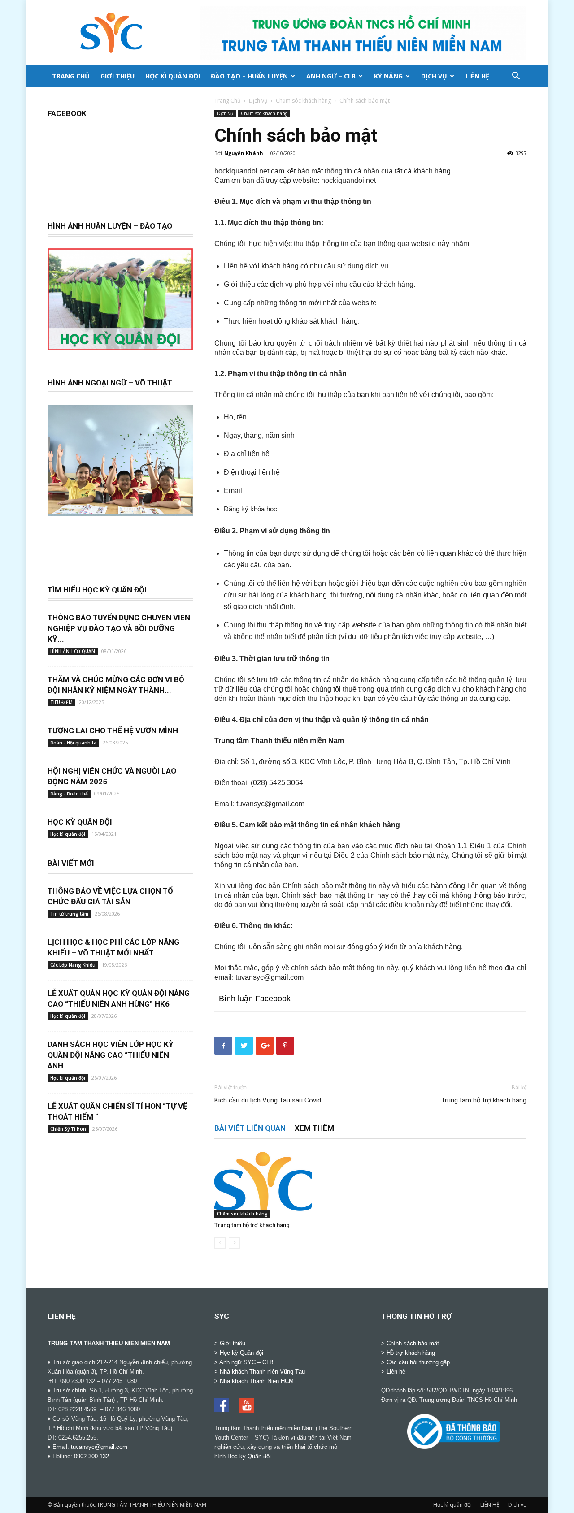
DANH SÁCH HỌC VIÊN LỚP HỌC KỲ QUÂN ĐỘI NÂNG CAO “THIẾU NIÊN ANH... (111, 1055)
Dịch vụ (434, 76)
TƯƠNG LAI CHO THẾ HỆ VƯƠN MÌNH (113, 730)
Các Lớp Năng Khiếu (73, 965)
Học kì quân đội (172, 76)
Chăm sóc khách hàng (303, 100)
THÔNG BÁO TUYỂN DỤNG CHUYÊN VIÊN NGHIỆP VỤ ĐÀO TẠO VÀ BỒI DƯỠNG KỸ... (119, 628)
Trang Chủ (227, 100)
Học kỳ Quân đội (249, 1456)
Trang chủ (71, 76)
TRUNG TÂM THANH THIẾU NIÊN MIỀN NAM (109, 1343)
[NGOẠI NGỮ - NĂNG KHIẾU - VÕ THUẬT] (120, 511)
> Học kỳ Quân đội (238, 1352)
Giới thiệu (117, 76)
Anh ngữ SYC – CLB (246, 1362)
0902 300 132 (91, 1456)
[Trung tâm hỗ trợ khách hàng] (263, 1184)
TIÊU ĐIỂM (61, 702)
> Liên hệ (393, 1371)
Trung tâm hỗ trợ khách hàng (483, 1100)
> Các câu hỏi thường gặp (415, 1362)
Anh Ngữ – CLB (331, 76)
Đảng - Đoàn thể (69, 794)
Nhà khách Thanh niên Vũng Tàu (262, 1371)
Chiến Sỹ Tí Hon (68, 1129)
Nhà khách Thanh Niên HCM (257, 1381)
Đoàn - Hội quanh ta (73, 742)
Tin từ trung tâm (69, 914)
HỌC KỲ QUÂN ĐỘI (80, 821)
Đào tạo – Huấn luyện (249, 76)
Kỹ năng (388, 76)
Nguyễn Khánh (243, 153)
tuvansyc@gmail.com (99, 1447)
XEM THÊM (314, 1128)
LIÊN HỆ (477, 76)
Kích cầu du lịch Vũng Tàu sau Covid (267, 1100)
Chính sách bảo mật (413, 1343)
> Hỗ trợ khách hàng (408, 1352)
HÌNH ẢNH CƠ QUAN (72, 651)
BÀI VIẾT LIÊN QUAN (250, 1128)
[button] (515, 77)
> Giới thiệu (229, 1343)
